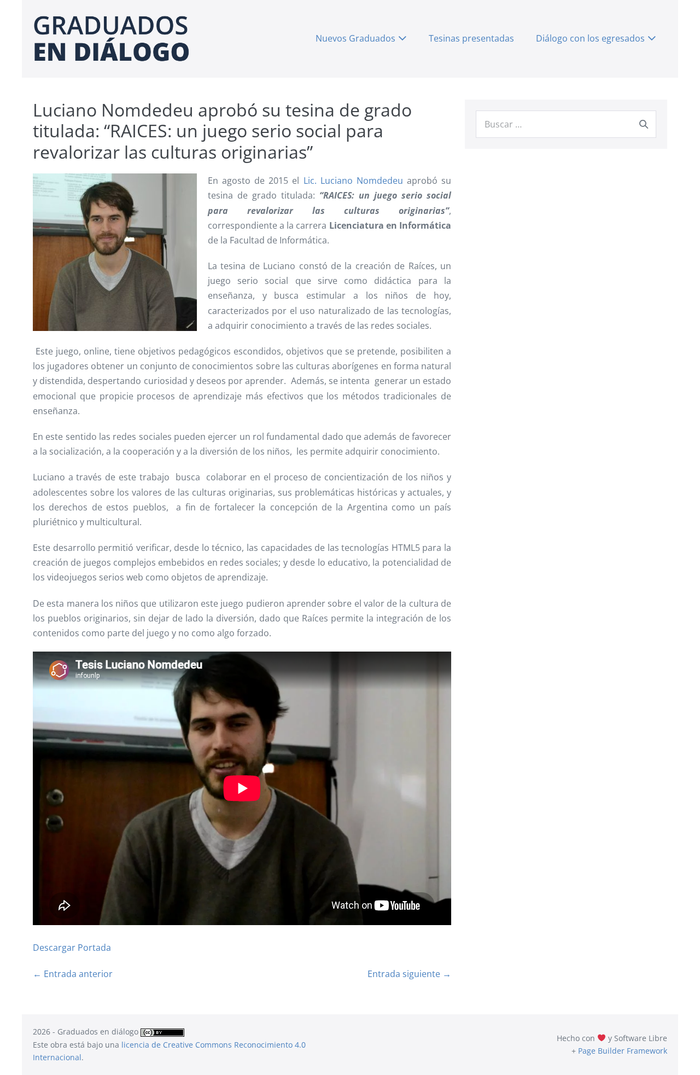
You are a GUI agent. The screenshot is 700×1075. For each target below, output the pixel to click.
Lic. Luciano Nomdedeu (355, 181)
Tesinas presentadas (471, 38)
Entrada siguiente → (409, 974)
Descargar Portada (72, 948)
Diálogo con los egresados (590, 38)
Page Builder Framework (622, 1050)
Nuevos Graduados (355, 38)
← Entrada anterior (73, 974)
